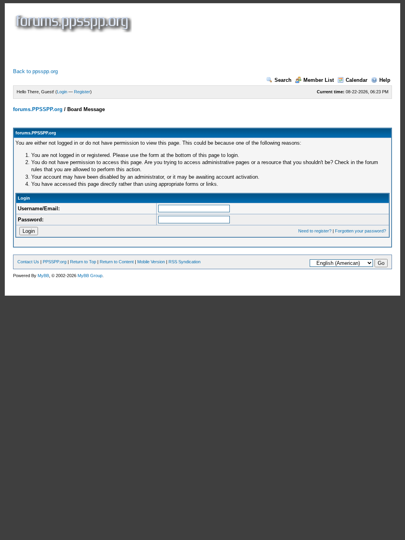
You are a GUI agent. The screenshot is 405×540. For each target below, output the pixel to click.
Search (282, 80)
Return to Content (117, 261)
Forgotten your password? (360, 230)
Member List (318, 80)
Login (62, 91)
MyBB (43, 275)
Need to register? (314, 230)
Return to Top (83, 261)
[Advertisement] (157, 50)
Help (384, 80)
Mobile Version (151, 261)
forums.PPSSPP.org (37, 109)
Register (82, 91)
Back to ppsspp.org (35, 71)
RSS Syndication (184, 261)
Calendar (356, 80)
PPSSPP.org (54, 261)
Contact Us (28, 261)
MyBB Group (90, 275)
